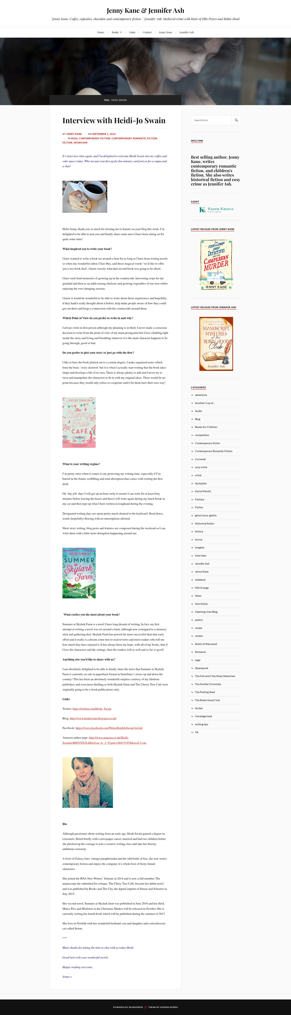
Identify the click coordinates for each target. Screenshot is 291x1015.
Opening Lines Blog (206, 611)
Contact (147, 32)
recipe (198, 627)
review (199, 635)
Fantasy (199, 499)
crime (198, 475)
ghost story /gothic (206, 515)
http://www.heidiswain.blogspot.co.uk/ (93, 718)
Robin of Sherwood (206, 643)
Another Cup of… (205, 402)
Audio (198, 410)
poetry (199, 619)
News (198, 595)
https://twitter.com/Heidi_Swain (92, 709)
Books (115, 32)
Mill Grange (202, 587)
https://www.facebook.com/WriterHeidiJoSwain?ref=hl (109, 728)
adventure (201, 394)
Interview (81, 142)
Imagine (199, 547)
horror (199, 539)
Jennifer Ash (187, 32)
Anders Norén (169, 1007)
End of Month (203, 491)
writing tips (201, 724)
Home (100, 32)
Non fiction (201, 603)
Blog (74, 138)
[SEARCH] (236, 120)
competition (202, 435)
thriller (199, 708)
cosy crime (201, 467)
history (199, 531)
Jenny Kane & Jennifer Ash (145, 10)
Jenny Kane (165, 32)
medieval (200, 579)
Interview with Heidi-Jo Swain (114, 120)
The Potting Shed (205, 692)
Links (132, 32)
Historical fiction (204, 523)
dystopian (201, 483)
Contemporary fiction (94, 138)
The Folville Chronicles (208, 684)
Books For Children (206, 426)
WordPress (136, 1007)
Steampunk (201, 668)
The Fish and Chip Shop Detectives (215, 676)
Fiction (67, 142)
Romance (200, 651)
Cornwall (200, 459)
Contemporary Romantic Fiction (134, 138)
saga (197, 659)
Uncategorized (203, 716)
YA (196, 732)
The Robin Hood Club (207, 700)
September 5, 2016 (104, 134)
